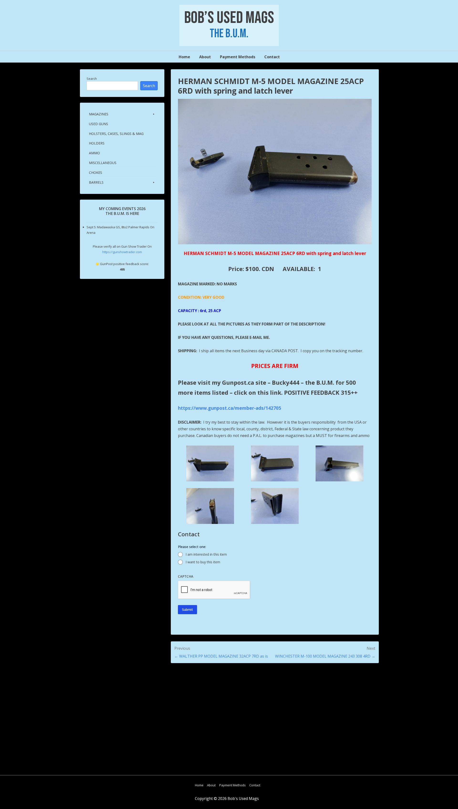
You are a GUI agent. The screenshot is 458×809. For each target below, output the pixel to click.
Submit (187, 609)
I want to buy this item (203, 562)
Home (184, 56)
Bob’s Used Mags (229, 18)
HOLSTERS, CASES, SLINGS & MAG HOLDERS (116, 138)
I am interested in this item (206, 554)
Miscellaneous (102, 162)
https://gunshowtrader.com (122, 252)
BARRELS (96, 182)
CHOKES (95, 172)
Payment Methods (237, 56)
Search (92, 78)
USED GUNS (98, 124)
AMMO (94, 153)
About (205, 56)
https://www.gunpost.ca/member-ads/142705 (229, 408)
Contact (272, 56)
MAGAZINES (98, 114)
